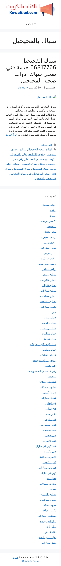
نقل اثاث (51, 526)
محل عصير (50, 478)
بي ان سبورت (48, 237)
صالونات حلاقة (48, 387)
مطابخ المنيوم (48, 494)
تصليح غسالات (48, 301)
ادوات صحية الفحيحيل (40, 149)
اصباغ (53, 215)
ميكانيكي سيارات (47, 515)
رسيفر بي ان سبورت (44, 360)
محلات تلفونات (48, 483)
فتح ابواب (51, 403)
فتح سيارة (50, 408)
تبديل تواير (50, 253)
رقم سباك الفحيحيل (34, 154)
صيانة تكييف (49, 392)
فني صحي (46, 144)
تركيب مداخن (48, 269)
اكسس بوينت (48, 221)
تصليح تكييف (49, 274)
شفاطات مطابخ (47, 381)
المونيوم (51, 226)
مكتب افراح (49, 510)
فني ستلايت (49, 430)
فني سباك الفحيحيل (20, 173)
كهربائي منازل (48, 473)
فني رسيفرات (48, 424)
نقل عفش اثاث (47, 537)
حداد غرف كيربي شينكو (43, 344)
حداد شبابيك (49, 338)
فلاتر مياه (51, 414)
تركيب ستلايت (48, 258)
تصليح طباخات (48, 296)
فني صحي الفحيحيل (45, 178)
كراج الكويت (49, 462)
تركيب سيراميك (47, 263)
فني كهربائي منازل (46, 446)
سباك (42, 163)
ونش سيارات (49, 542)
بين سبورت (50, 242)
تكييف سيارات (48, 306)
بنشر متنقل (50, 231)
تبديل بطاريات (48, 247)
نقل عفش (50, 532)
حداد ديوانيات (48, 333)
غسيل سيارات (48, 397)
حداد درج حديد (48, 328)
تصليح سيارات (48, 290)
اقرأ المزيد (12, 134)
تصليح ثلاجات (49, 285)
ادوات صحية (49, 204)
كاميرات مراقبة (48, 456)
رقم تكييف (50, 365)
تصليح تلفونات (48, 280)
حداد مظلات (49, 349)
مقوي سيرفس (48, 499)
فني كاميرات (49, 440)
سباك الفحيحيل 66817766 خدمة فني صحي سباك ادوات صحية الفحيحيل (31, 70)
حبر (54, 312)
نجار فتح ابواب (48, 521)
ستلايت (52, 376)
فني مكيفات (49, 451)
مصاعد (52, 489)
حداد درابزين (49, 322)
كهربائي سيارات (47, 467)
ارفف (53, 210)
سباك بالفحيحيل (21, 168)
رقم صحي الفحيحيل (36, 159)
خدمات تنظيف (48, 355)
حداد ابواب (50, 317)
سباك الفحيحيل (28, 163)
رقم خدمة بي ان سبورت (42, 371)
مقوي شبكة (49, 505)
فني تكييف (50, 419)
